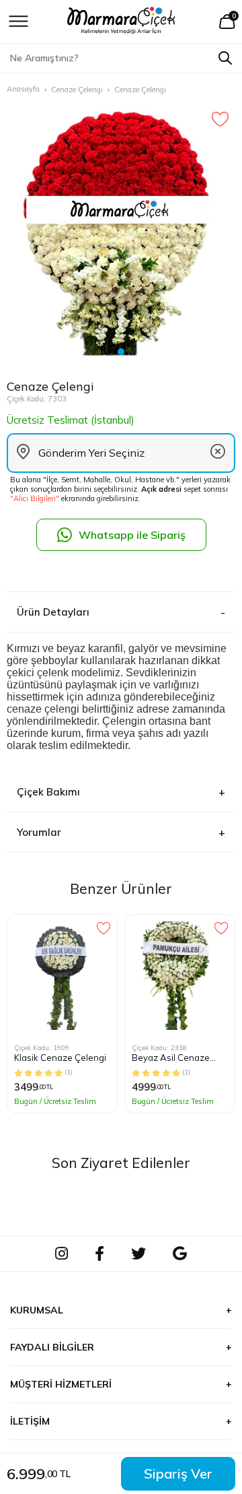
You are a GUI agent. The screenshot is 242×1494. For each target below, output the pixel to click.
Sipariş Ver (178, 1473)
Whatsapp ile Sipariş (132, 535)
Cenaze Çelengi (77, 89)
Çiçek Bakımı (48, 791)
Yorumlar (39, 832)
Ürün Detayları (53, 612)
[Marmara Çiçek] (121, 21)
